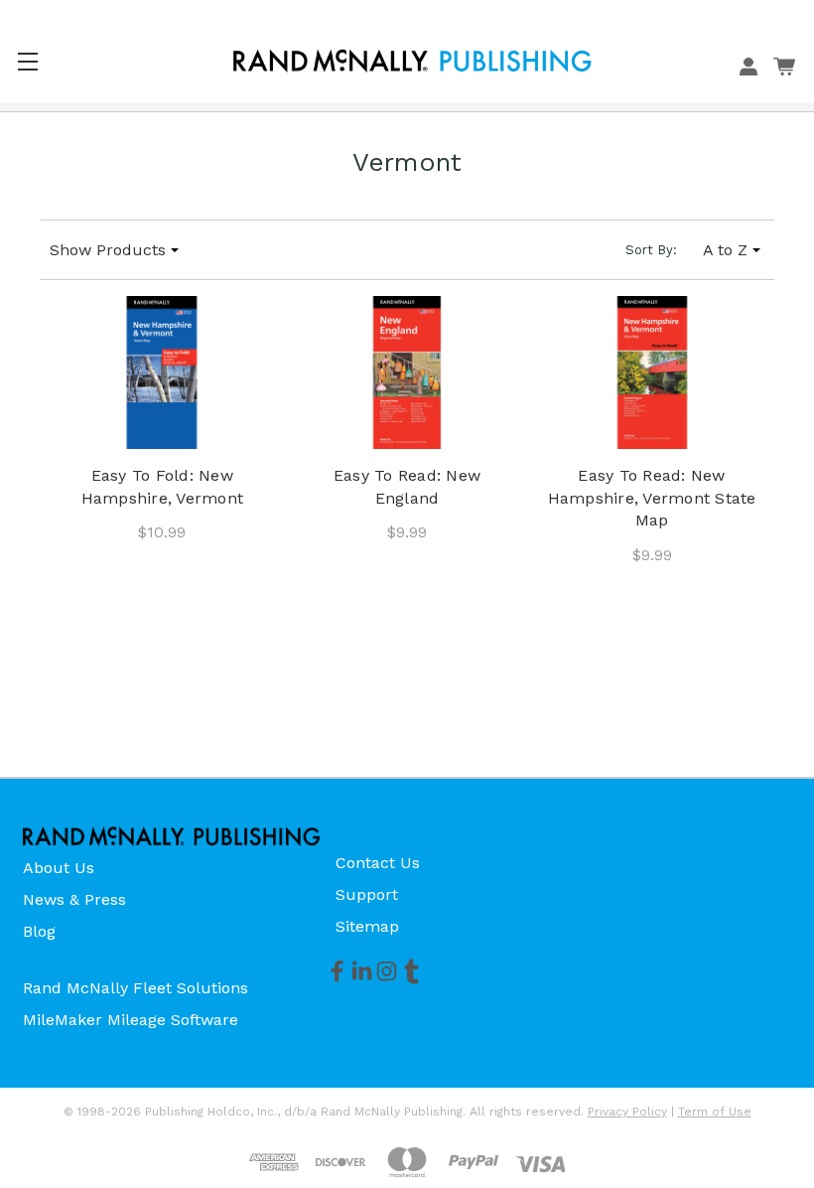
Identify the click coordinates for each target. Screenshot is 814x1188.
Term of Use (714, 1111)
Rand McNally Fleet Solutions (135, 987)
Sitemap (367, 926)
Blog (39, 931)
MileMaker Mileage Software (130, 1019)
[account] (748, 66)
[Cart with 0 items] (784, 66)
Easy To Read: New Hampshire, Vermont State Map (652, 497)
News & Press (74, 899)
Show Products (108, 249)
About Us (58, 867)
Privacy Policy (627, 1111)
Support (367, 894)
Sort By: (651, 249)
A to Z (725, 249)
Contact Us (378, 862)
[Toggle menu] (27, 61)
